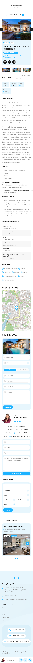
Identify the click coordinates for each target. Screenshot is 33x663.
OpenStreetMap (22, 330)
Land (3, 614)
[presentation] (5, 543)
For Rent (6, 43)
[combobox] (16, 363)
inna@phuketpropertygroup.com (21, 436)
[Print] (9, 62)
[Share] (14, 62)
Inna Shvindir (20, 417)
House (4, 611)
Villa (12, 43)
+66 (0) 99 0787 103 (14, 15)
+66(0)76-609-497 (11, 596)
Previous (1, 29)
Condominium (6, 608)
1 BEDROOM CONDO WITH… (13, 526)
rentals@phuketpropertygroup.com (16, 599)
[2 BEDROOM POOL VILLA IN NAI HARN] (16, 308)
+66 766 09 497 (21, 426)
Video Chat (23, 370)
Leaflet (16, 330)
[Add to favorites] (5, 62)
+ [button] (4, 293)
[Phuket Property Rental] (16, 6)
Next (31, 29)
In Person (10, 370)
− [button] (4, 295)
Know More (17, 421)
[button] (26, 15)
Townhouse (5, 617)
